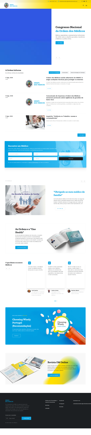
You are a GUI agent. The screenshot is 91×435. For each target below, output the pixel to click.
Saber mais (60, 42)
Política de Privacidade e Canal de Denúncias (51, 401)
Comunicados (65, 72)
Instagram (61, 403)
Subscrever (26, 418)
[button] (56, 58)
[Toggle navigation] (86, 5)
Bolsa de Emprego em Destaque (78, 72)
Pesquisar (71, 158)
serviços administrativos (34, 162)
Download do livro (21, 247)
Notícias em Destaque (54, 72)
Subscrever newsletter (10, 415)
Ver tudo (81, 135)
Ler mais (49, 88)
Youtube (61, 406)
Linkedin (47, 408)
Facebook (61, 400)
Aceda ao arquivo (54, 375)
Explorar (16, 335)
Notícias (47, 405)
